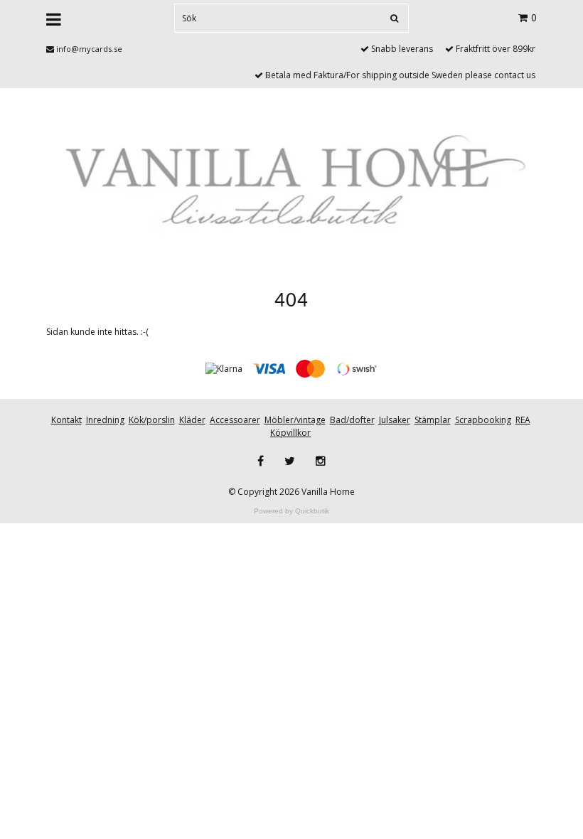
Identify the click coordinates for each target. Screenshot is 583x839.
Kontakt (66, 420)
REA (522, 420)
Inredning (105, 420)
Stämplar (432, 420)
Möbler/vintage (295, 420)
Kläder (192, 420)
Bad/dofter (352, 420)
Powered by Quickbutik (291, 511)
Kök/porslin (152, 420)
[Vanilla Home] (291, 184)
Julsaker (394, 420)
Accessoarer (235, 420)
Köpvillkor (290, 433)
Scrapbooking (483, 420)
